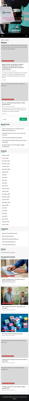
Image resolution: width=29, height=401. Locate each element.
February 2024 (5, 221)
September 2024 (6, 202)
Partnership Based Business (9, 241)
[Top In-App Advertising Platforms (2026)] (14, 323)
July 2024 (4, 208)
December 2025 (6, 161)
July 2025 (4, 174)
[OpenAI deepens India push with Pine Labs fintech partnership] (14, 348)
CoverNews (21, 397)
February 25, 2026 (10, 335)
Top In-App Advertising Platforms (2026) (12, 137)
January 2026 (5, 158)
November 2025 (6, 163)
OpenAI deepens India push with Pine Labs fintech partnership (14, 141)
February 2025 (5, 188)
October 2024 (5, 199)
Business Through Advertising (9, 233)
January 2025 (5, 191)
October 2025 (5, 166)
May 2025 (4, 180)
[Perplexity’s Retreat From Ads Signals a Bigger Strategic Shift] (14, 376)
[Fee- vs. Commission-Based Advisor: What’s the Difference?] (14, 92)
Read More (4, 79)
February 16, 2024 (10, 106)
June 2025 (4, 177)
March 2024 (5, 219)
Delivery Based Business (8, 236)
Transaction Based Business (7, 60)
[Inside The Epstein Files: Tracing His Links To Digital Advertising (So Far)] (14, 268)
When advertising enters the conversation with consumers (14, 134)
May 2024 (4, 213)
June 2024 (4, 210)
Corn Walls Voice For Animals (8, 252)
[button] (2, 35)
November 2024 (6, 196)
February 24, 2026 (10, 362)
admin (4, 106)
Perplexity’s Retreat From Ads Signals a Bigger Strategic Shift (13, 145)
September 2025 (6, 169)
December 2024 (6, 194)
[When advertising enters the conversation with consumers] (14, 296)
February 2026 (5, 155)
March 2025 (5, 185)
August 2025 (5, 172)
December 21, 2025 (10, 71)
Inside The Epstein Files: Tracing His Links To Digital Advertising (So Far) (13, 129)
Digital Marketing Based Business (10, 239)
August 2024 (5, 205)
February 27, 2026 (10, 282)
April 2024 (4, 216)
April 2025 (4, 183)
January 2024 (5, 224)
